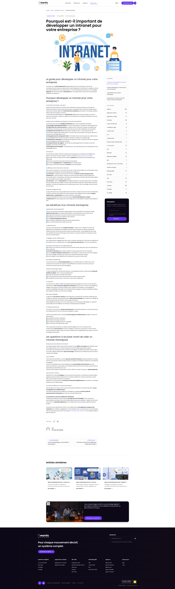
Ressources (93, 3)
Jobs (123, 565)
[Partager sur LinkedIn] (57, 421)
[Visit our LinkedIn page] (43, 583)
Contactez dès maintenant (78, 411)
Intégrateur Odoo (76, 562)
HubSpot (74, 569)
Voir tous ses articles (57, 430)
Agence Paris (108, 562)
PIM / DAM (74, 571)
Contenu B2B (92, 565)
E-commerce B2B (42, 562)
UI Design (40, 569)
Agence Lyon (108, 567)
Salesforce (74, 567)
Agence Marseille (109, 569)
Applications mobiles (60, 565)
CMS (62, 284)
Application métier (59, 10)
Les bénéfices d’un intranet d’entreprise (114, 93)
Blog (52, 10)
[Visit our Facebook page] (39, 583)
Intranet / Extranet (70, 10)
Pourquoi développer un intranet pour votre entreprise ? (116, 88)
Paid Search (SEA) (93, 569)
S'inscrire (115, 218)
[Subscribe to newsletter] (135, 538)
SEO (89, 567)
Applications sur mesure (60, 562)
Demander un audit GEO (93, 518)
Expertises (68, 3)
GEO (90, 562)
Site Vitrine (40, 565)
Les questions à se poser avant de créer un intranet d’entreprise (116, 98)
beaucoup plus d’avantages (84, 156)
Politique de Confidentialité (53, 583)
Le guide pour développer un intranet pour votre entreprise (116, 83)
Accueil (48, 10)
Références (77, 3)
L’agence (85, 3)
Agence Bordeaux (109, 565)
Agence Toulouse (109, 571)
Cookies (74, 583)
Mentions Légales (66, 583)
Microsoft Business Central (78, 565)
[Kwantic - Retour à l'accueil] (43, 3)
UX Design (40, 567)
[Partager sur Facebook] (54, 421)
